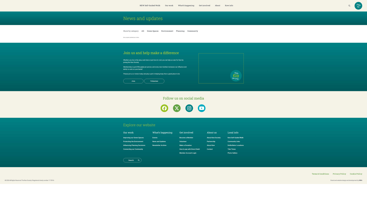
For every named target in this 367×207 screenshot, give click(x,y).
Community (192, 31)
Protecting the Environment (133, 141)
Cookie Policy (356, 174)
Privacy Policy (339, 174)
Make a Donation (185, 145)
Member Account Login (187, 153)
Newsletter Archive (159, 145)
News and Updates (159, 141)
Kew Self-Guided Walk (235, 138)
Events (154, 138)
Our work (169, 5)
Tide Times (232, 149)
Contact (210, 149)
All (142, 31)
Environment (167, 31)
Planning (180, 31)
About (217, 5)
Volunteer (154, 81)
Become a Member (186, 138)
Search (131, 160)
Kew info (229, 5)
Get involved (204, 5)
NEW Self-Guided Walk (150, 5)
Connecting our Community (133, 149)
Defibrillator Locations (236, 145)
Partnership (211, 141)
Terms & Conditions (320, 174)
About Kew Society (213, 138)
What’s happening (186, 5)
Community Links (234, 141)
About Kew (211, 145)
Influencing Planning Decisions (134, 145)
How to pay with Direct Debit (189, 149)
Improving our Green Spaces (133, 138)
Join (133, 81)
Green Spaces (152, 31)
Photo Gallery (232, 153)
